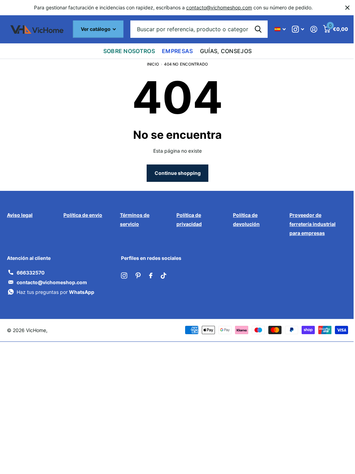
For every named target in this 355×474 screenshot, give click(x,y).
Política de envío (82, 215)
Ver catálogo (96, 29)
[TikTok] (163, 275)
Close (347, 7)
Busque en (258, 29)
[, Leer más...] (298, 29)
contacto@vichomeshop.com (219, 7)
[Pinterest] (138, 275)
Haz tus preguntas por (55, 292)
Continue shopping (178, 173)
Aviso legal (20, 215)
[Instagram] (124, 275)
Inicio (153, 64)
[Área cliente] (313, 29)
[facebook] (151, 275)
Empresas (177, 51)
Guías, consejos (226, 51)
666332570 (31, 273)
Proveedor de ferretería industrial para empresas (312, 224)
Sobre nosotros (129, 51)
